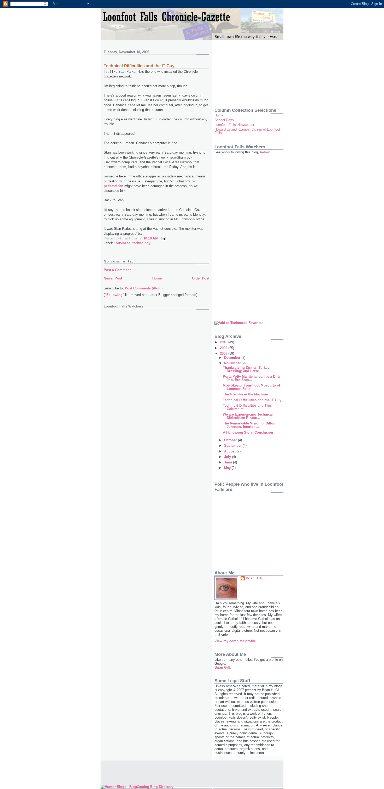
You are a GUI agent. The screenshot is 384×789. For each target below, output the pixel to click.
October (231, 440)
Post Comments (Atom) (143, 288)
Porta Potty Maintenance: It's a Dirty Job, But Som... (252, 378)
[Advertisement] (240, 72)
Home (157, 278)
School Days (224, 120)
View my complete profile (235, 641)
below (265, 152)
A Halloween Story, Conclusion (248, 432)
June (228, 462)
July (228, 457)
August (230, 451)
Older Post (200, 278)
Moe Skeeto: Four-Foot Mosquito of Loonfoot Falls (251, 387)
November (233, 363)
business (123, 243)
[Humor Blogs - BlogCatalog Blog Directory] (137, 787)
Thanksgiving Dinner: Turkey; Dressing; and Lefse (246, 369)
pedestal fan (113, 186)
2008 (224, 353)
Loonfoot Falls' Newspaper (234, 125)
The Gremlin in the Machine (245, 394)
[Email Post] (162, 238)
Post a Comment (117, 270)
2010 (224, 342)
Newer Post (113, 278)
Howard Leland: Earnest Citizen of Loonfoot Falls (247, 131)
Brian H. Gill (256, 578)
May (228, 468)
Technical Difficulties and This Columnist (247, 407)
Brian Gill (222, 667)
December (232, 358)
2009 (224, 348)
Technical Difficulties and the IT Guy (139, 66)
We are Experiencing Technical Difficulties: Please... (248, 416)
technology (141, 243)
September (233, 445)
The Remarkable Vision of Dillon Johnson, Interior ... (249, 425)
